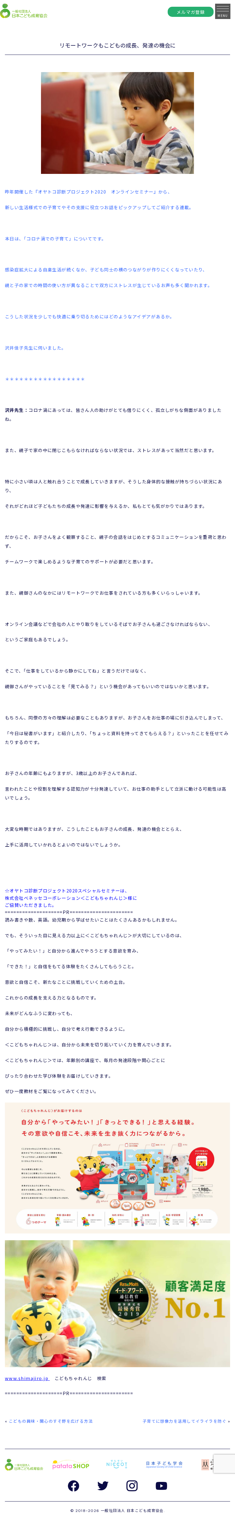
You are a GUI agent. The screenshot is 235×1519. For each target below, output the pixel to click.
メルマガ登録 (191, 12)
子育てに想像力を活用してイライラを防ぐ (184, 1421)
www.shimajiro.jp (26, 1378)
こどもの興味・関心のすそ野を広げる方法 (51, 1421)
